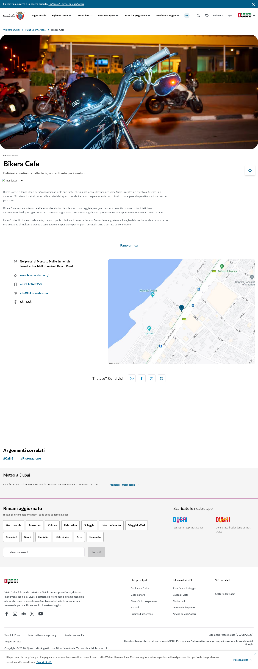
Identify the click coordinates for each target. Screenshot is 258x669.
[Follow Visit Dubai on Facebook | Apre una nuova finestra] (6, 614)
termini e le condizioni (238, 641)
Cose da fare (83, 15)
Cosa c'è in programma (135, 15)
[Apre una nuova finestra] (142, 378)
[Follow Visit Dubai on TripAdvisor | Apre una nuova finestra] (23, 614)
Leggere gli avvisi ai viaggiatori (66, 4)
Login (229, 15)
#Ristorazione (30, 458)
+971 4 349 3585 (31, 284)
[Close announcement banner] (253, 4)
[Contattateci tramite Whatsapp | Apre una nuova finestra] (132, 378)
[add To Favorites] (250, 170)
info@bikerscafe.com (34, 293)
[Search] (198, 15)
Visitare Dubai (11, 30)
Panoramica (129, 245)
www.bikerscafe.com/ (34, 275)
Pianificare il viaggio (166, 15)
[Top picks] (207, 15)
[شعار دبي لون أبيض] (11, 582)
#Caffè (8, 458)
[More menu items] (187, 15)
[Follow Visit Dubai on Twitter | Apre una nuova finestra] (32, 614)
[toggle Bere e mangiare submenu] (117, 15)
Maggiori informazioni (122, 484)
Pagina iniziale (39, 15)
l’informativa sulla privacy (205, 641)
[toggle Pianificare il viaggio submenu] (178, 15)
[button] (242, 660)
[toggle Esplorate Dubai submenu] (70, 15)
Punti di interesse (35, 30)
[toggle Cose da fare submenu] (91, 15)
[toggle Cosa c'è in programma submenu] (149, 15)
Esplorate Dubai (60, 15)
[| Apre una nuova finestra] (15, 614)
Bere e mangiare (106, 15)
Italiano (217, 15)
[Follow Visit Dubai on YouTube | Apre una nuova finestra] (40, 614)
